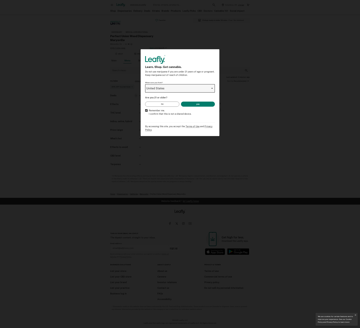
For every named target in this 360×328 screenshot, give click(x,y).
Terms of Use (192, 126)
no (162, 104)
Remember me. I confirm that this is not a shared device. (170, 112)
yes (198, 104)
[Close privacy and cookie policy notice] (355, 315)
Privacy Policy (332, 322)
